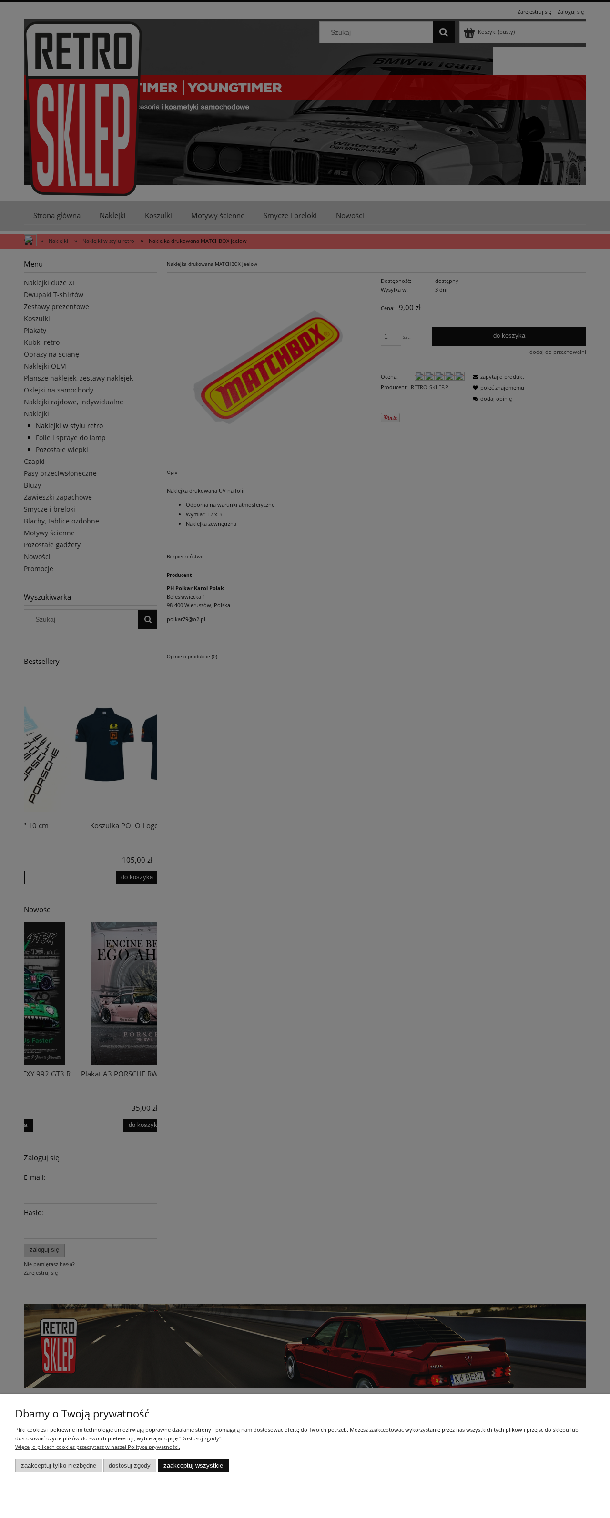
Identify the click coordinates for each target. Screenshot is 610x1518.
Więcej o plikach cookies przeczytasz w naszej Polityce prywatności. (97, 1446)
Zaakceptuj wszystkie (193, 1465)
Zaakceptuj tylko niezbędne (58, 1465)
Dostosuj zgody (130, 1465)
